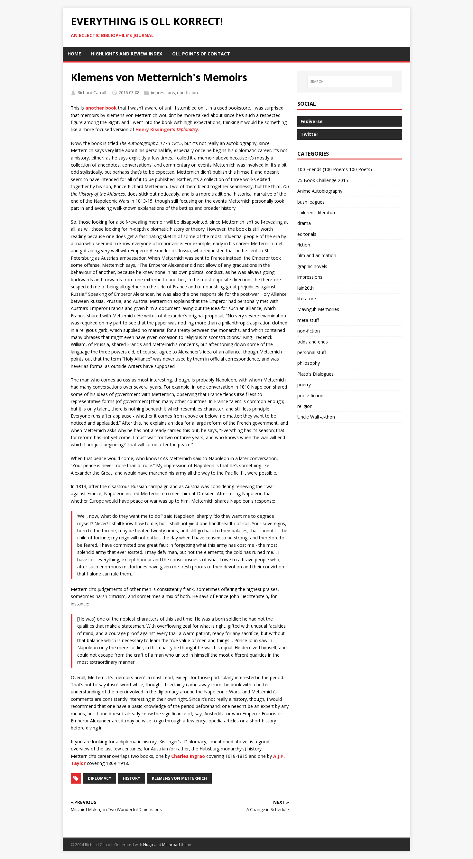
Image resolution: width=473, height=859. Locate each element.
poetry (304, 384)
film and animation (316, 255)
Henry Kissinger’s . (167, 129)
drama (304, 223)
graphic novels (312, 266)
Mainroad (171, 844)
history (131, 778)
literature (306, 298)
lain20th (305, 288)
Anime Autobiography (319, 191)
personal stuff (311, 352)
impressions (163, 92)
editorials (306, 234)
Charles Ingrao (188, 756)
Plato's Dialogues (315, 374)
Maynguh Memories (318, 309)
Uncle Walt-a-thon (316, 417)
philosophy (308, 363)
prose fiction (310, 395)
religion (304, 406)
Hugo (148, 844)
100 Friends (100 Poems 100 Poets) (334, 169)
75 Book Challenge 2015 (322, 180)
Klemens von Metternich (179, 778)
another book (101, 108)
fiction (303, 245)
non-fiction (187, 92)
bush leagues (311, 202)
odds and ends (312, 342)
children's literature (317, 212)
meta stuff (308, 320)
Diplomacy (99, 778)
